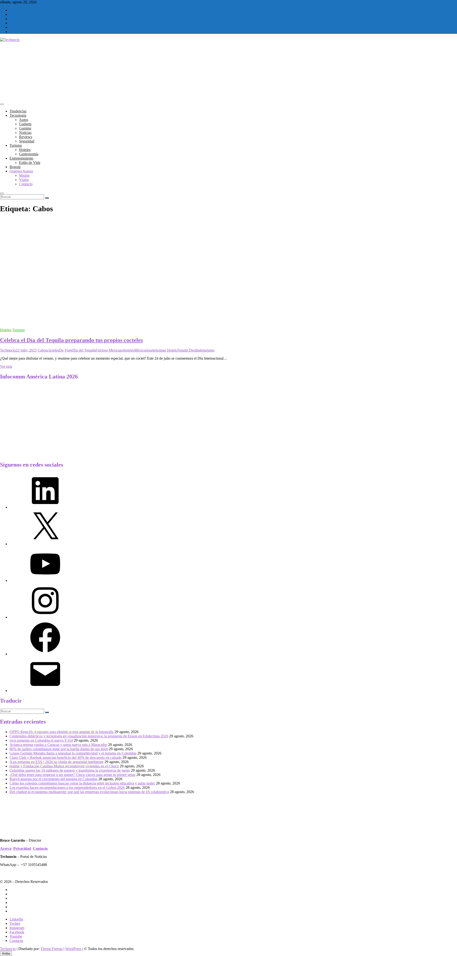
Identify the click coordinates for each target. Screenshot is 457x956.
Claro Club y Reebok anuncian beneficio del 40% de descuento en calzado (66, 757)
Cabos (42, 350)
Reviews (25, 137)
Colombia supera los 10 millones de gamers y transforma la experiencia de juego (70, 770)
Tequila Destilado (190, 350)
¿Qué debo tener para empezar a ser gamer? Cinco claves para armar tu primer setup (72, 775)
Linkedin (16, 919)
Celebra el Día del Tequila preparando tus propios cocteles (71, 340)
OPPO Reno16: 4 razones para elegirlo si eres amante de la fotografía (62, 732)
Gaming (25, 128)
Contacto (26, 184)
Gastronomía (28, 154)
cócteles (53, 350)
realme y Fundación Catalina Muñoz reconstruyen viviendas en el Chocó (64, 766)
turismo (208, 350)
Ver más (6, 366)
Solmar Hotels (166, 350)
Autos (23, 120)
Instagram (17, 928)
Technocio (8, 350)
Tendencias (18, 111)
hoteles (129, 350)
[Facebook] (45, 654)
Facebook (17, 932)
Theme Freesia (51, 949)
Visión (24, 180)
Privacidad (22, 848)
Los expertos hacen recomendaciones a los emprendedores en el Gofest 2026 (67, 787)
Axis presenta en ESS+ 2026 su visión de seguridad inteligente (57, 762)
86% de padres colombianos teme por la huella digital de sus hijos (59, 749)
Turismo (16, 145)
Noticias (25, 133)
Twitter (15, 923)
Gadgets (25, 124)
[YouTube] (45, 581)
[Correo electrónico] (45, 691)
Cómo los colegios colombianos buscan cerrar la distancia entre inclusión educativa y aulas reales (82, 783)
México (140, 350)
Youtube (16, 936)
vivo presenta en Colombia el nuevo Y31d (41, 740)
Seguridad (26, 141)
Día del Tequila (83, 350)
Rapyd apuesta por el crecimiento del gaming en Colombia (53, 779)
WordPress (73, 949)
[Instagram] (45, 617)
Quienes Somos (21, 171)
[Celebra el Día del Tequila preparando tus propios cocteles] (95, 322)
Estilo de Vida (29, 163)
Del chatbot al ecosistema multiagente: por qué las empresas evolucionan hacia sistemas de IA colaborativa (89, 792)
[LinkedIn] (45, 507)
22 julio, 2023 (26, 350)
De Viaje (65, 350)
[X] (45, 544)
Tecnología (18, 115)
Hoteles (24, 150)
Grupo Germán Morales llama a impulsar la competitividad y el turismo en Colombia (73, 753)
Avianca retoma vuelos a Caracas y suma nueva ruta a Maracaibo (58, 745)
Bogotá (15, 167)
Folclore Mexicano (109, 350)
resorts (150, 350)
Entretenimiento (21, 158)
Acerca (5, 848)
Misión (24, 175)
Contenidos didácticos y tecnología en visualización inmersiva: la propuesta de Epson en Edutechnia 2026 (89, 736)
